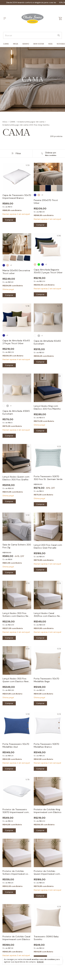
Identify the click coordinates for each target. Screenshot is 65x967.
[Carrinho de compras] (60, 18)
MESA (15, 44)
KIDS (50, 44)
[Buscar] (59, 35)
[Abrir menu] (4, 18)
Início (5, 122)
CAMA (6, 44)
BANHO (26, 44)
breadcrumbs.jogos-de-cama (31, 122)
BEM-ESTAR (38, 44)
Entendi (40, 962)
